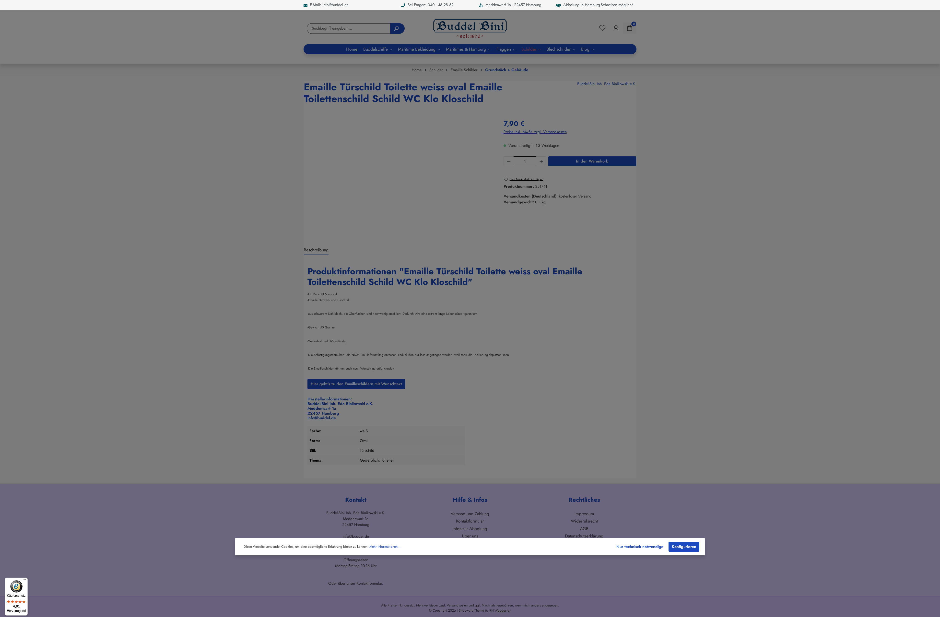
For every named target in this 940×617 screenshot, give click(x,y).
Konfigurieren (684, 546)
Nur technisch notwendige (639, 546)
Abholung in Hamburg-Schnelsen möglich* (597, 5)
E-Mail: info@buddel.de (328, 5)
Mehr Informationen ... (385, 546)
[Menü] (25, 580)
